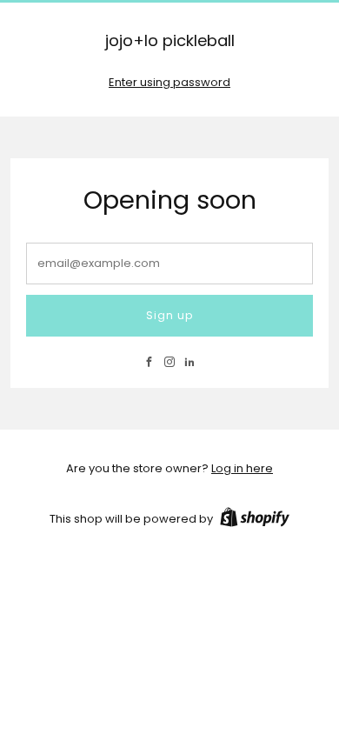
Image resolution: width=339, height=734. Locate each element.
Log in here (242, 468)
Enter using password (169, 82)
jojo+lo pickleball (170, 41)
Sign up (169, 315)
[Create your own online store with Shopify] (254, 520)
